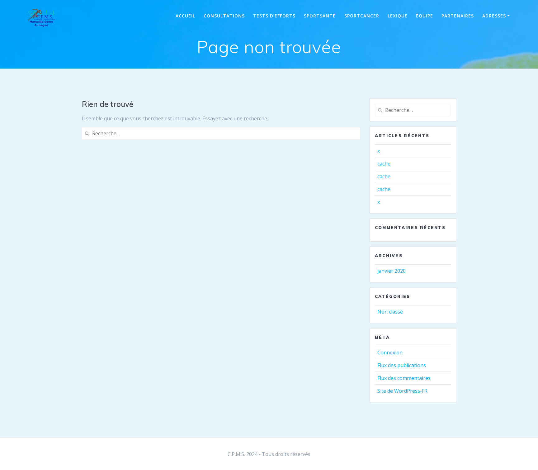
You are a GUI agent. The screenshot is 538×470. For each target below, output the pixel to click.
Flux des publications (401, 365)
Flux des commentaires (404, 378)
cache (383, 163)
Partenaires (457, 16)
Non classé (390, 311)
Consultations (224, 16)
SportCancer (361, 16)
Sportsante (320, 16)
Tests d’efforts (274, 16)
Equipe (424, 16)
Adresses (494, 16)
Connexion (390, 352)
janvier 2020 (391, 270)
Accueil (185, 16)
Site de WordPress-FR (402, 390)
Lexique (398, 16)
